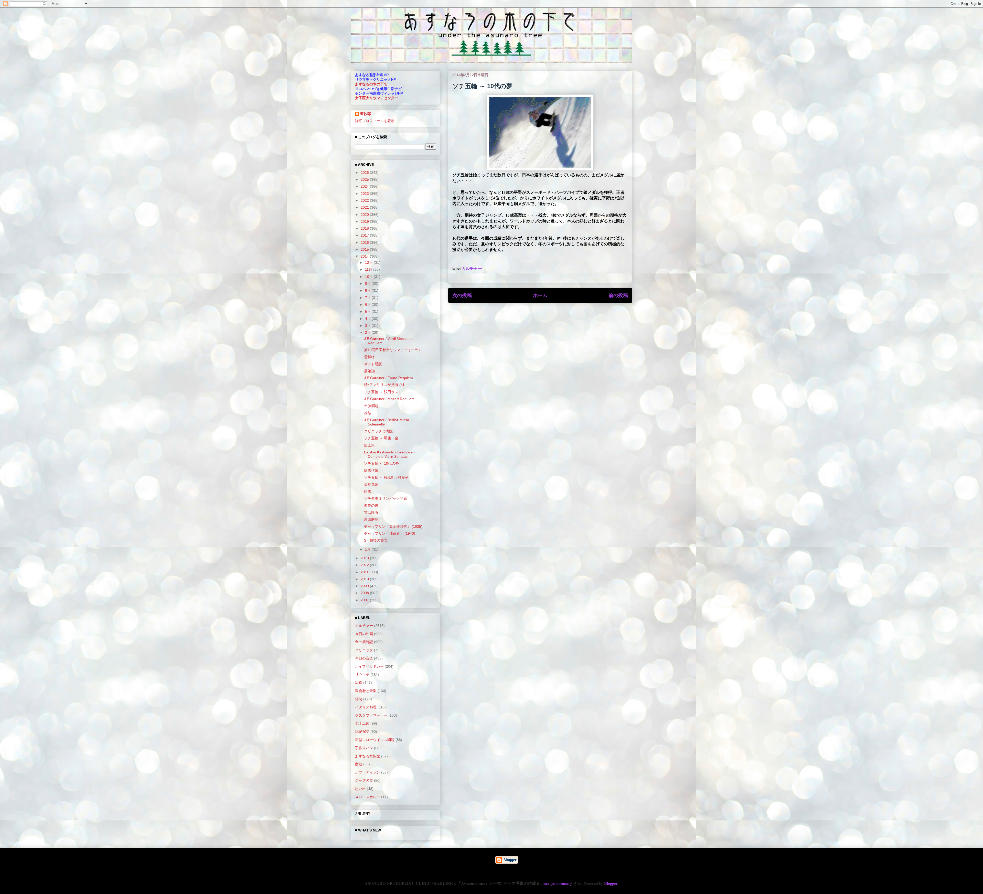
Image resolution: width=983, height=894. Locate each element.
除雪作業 (371, 470)
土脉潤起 (371, 406)
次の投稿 (462, 295)
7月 (368, 298)
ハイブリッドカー (369, 666)
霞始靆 (369, 371)
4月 (368, 319)
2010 (365, 579)
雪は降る (371, 512)
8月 (368, 290)
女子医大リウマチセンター (376, 98)
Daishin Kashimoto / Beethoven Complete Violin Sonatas (389, 454)
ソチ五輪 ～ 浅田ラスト (383, 392)
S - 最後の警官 (376, 540)
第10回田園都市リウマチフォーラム (393, 350)
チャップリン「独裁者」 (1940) (389, 533)
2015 (365, 249)
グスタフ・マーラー (371, 715)
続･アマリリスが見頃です (384, 385)
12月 (369, 262)
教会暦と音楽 (366, 691)
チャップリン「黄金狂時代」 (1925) (393, 526)
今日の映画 (364, 634)
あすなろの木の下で (371, 84)
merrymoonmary (557, 883)
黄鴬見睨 (371, 484)
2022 (365, 200)
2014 (365, 256)
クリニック (364, 650)
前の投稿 (618, 295)
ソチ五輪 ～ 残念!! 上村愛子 (386, 477)
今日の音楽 (364, 658)
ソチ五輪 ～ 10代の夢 (381, 463)
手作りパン (364, 748)
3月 (368, 325)
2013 (365, 558)
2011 (365, 572)
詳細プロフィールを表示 (374, 121)
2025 (365, 179)
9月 (368, 283)
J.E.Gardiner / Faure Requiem (388, 378)
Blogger (610, 883)
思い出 (360, 789)
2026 (365, 172)
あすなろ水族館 (367, 756)
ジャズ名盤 (364, 780)
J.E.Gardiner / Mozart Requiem (389, 399)
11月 (369, 269)
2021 (365, 207)
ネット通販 (373, 364)
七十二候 (362, 723)
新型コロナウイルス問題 (374, 740)
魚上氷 (369, 445)
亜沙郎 (365, 114)
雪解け (369, 357)
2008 (365, 593)
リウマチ (362, 675)
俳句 (358, 699)
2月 (368, 332)
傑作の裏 (371, 505)
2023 (365, 193)
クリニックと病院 (378, 431)
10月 (369, 277)
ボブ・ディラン (367, 772)
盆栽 (358, 764)
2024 (365, 186)
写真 (358, 682)
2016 (365, 242)
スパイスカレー (367, 797)
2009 (365, 586)
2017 (365, 235)
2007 (365, 600)
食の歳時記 (364, 642)
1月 (368, 549)
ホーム (540, 295)
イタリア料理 (366, 707)
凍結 (367, 413)
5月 (368, 311)
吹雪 (367, 491)
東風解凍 (371, 519)
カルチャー (472, 268)
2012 (365, 565)
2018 (365, 228)
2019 (365, 221)
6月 (368, 304)
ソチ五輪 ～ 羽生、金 (381, 438)
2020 (365, 214)
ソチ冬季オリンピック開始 (385, 498)
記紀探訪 (362, 731)
